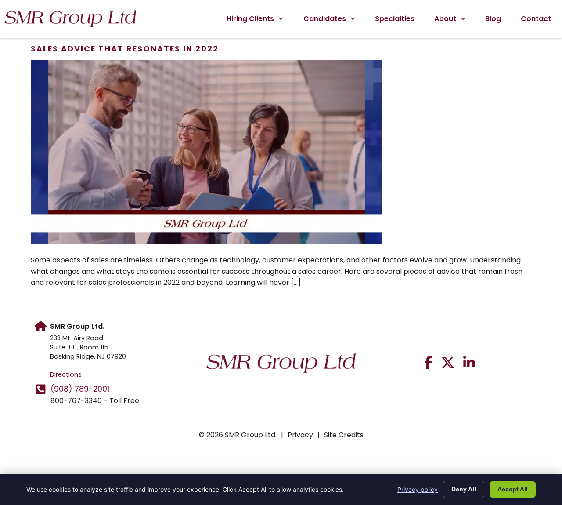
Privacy (300, 435)
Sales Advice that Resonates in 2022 (125, 49)
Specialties (394, 19)
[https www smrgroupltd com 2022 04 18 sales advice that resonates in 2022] (206, 241)
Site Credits (344, 435)
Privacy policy (417, 489)
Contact (536, 19)
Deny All (463, 489)
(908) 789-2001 (79, 389)
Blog (493, 19)
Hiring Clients (250, 19)
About (445, 19)
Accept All (512, 489)
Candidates (324, 19)
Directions (66, 374)
